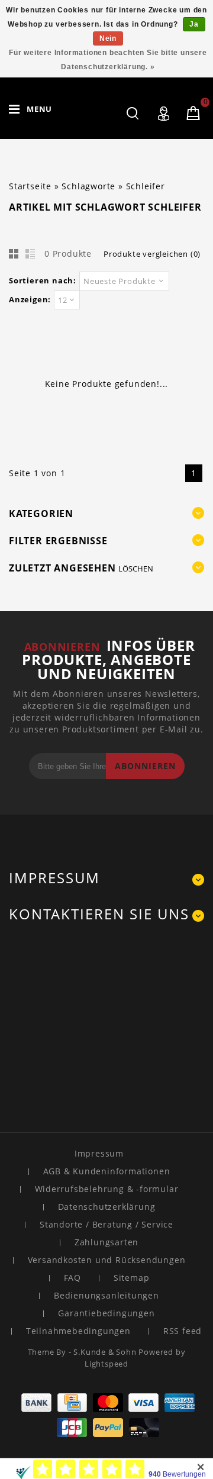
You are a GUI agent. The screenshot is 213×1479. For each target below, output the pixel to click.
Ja (194, 24)
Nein (108, 38)
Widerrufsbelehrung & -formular (107, 1188)
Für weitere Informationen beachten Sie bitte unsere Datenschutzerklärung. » (108, 60)
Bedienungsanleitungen (106, 1295)
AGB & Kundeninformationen (106, 1171)
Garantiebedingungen (106, 1313)
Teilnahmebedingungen (78, 1330)
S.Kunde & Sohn (105, 1351)
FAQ (72, 1277)
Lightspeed (106, 1363)
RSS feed (182, 1330)
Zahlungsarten (106, 1242)
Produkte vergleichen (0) (152, 253)
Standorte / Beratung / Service (106, 1224)
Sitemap (132, 1277)
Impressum (99, 1153)
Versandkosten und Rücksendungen (107, 1259)
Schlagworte (88, 186)
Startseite (30, 186)
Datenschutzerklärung (107, 1206)
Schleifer (145, 186)
